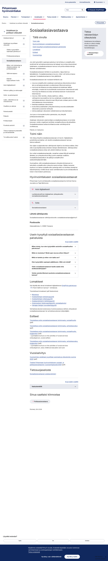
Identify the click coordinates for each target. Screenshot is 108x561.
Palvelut (14, 17)
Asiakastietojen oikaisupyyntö (42, 299)
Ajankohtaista (81, 17)
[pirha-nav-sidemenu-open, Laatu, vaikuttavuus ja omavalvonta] (24, 100)
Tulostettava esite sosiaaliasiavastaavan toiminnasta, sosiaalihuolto (53, 320)
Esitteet (35, 52)
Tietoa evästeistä (34, 552)
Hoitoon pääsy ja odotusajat (12, 90)
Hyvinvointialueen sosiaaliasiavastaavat (46, 44)
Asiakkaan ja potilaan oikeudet (19, 23)
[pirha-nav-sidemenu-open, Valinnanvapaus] (24, 74)
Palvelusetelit (7, 111)
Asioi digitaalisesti (9, 85)
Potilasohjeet (7, 121)
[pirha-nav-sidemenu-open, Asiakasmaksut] (24, 38)
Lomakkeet (36, 49)
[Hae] (82, 10)
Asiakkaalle (38, 17)
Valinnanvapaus (12, 73)
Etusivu (5, 17)
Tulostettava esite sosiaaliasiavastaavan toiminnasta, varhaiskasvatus (54, 326)
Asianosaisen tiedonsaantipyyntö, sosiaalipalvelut (49, 303)
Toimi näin (36, 41)
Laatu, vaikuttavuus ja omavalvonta (10, 100)
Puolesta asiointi (9, 125)
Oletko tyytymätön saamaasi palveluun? (14, 50)
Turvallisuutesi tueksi (10, 137)
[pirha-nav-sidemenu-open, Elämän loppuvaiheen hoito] (24, 79)
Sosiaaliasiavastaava (14, 61)
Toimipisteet (25, 17)
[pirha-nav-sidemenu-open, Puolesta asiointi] (24, 126)
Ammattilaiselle (85, 2)
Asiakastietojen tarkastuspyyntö (43, 297)
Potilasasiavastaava (13, 56)
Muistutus (35, 294)
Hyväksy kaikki (72, 557)
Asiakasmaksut (8, 38)
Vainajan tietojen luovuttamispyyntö (44, 305)
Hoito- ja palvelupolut (10, 95)
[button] (20, 540)
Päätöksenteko (66, 17)
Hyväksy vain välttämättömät (51, 557)
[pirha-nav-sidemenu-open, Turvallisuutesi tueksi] (24, 137)
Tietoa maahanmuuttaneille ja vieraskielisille (12, 131)
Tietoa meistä (52, 17)
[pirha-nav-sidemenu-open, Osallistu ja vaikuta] (24, 106)
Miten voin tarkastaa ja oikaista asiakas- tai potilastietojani (14, 67)
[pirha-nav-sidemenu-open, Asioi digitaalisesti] (24, 85)
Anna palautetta (70, 2)
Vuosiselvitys (37, 55)
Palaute (6, 116)
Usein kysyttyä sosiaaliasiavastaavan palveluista (49, 47)
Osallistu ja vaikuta (9, 106)
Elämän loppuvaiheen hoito (13, 79)
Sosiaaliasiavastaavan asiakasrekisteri (43, 374)
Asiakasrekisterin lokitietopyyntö (43, 301)
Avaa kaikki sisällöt (71, 242)
